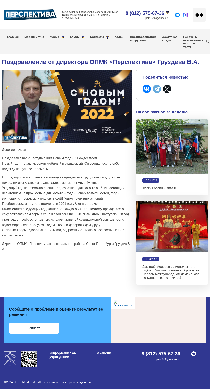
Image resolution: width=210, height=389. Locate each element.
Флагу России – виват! (159, 188)
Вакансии (103, 353)
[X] (167, 89)
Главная (13, 36)
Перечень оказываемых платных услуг (193, 41)
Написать (34, 328)
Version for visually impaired (199, 15)
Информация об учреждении (62, 355)
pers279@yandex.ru (157, 18)
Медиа (54, 36)
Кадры (119, 36)
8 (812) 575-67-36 (145, 13)
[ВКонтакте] (147, 89)
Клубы (75, 36)
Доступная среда (169, 38)
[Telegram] (157, 89)
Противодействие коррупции (143, 38)
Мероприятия (34, 36)
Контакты (97, 36)
